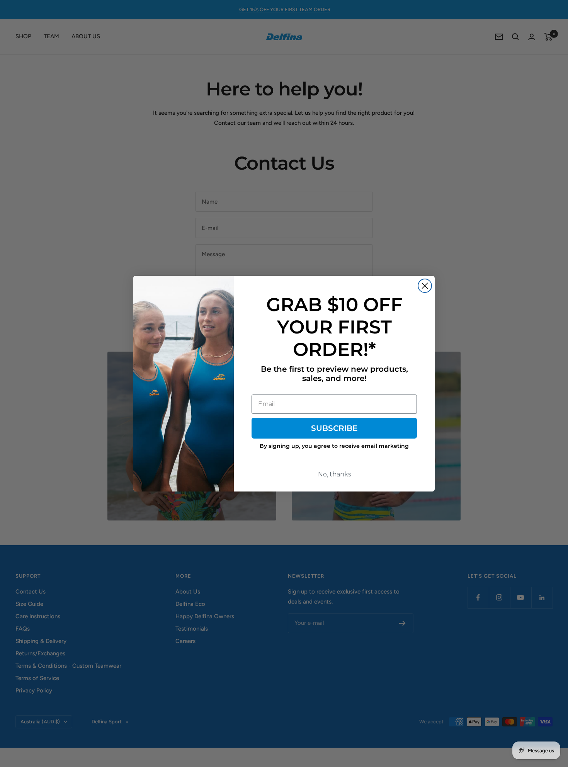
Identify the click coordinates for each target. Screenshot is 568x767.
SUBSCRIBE (334, 428)
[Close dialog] (425, 286)
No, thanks (334, 474)
